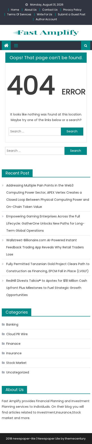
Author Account (46, 19)
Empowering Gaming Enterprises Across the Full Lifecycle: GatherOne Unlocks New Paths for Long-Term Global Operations (45, 223)
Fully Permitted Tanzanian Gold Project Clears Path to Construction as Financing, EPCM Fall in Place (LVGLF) (48, 267)
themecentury (75, 438)
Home (15, 10)
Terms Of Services (19, 14)
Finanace (13, 343)
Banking (12, 324)
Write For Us (44, 14)
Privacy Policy (72, 10)
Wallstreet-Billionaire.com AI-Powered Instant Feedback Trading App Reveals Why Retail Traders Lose (45, 247)
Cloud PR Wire (17, 334)
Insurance (14, 353)
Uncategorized (17, 372)
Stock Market (16, 363)
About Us (31, 10)
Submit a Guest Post (71, 14)
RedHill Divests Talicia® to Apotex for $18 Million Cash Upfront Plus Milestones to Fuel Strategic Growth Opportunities (46, 287)
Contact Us (50, 10)
